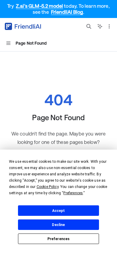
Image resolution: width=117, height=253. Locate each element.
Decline (58, 225)
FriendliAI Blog (67, 12)
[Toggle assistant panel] (100, 26)
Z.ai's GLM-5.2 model (39, 6)
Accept (58, 211)
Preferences (58, 239)
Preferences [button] (73, 193)
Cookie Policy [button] (47, 187)
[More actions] (109, 26)
